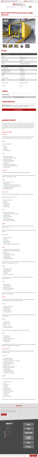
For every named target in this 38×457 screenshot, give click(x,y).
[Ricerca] (21, 7)
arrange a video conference (19, 109)
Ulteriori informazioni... (23, 455)
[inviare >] (36, 31)
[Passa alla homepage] (19, 4)
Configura (35, 455)
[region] (19, 33)
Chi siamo (28, 428)
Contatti (28, 424)
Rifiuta (31, 455)
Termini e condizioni (28, 432)
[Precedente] (1, 31)
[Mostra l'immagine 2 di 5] (17, 42)
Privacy (28, 442)
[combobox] (13, 7)
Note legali (28, 446)
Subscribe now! (4, 414)
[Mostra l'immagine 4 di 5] (20, 42)
